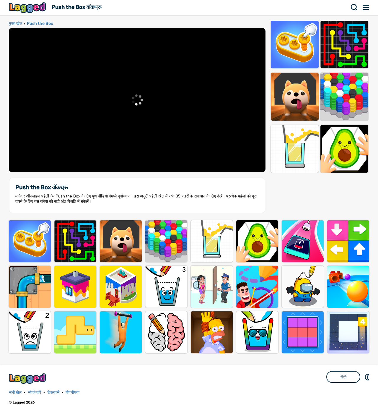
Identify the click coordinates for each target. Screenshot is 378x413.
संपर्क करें (34, 392)
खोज (354, 7)
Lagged (28, 7)
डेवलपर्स (53, 392)
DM (368, 377)
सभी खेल (15, 392)
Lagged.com (28, 378)
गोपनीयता (72, 392)
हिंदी (343, 377)
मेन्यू (366, 7)
